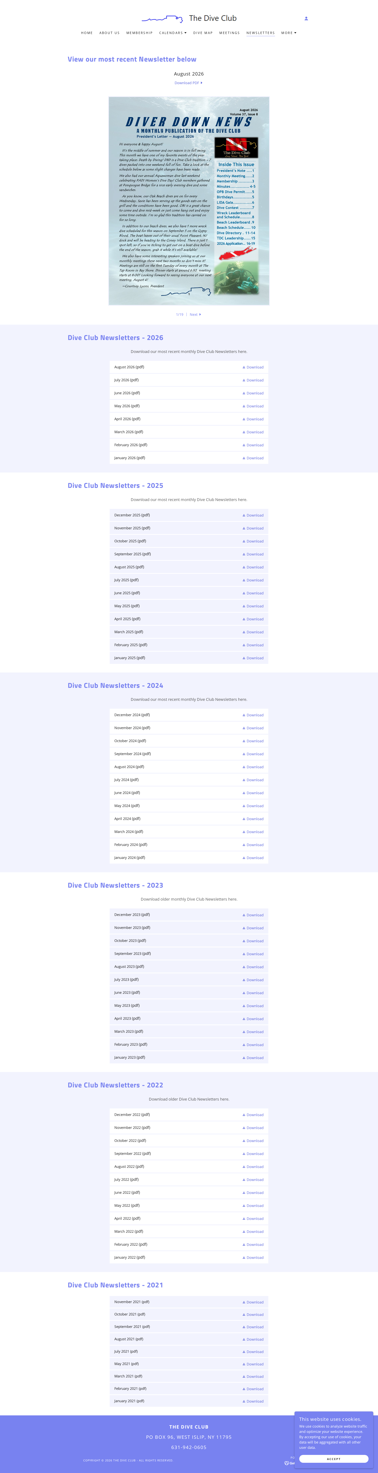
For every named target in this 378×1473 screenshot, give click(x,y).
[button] (306, 18)
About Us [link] (109, 33)
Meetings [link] (229, 33)
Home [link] (87, 33)
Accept (334, 1459)
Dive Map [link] (203, 33)
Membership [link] (139, 33)
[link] (189, 18)
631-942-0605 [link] (189, 1447)
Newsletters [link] (260, 33)
